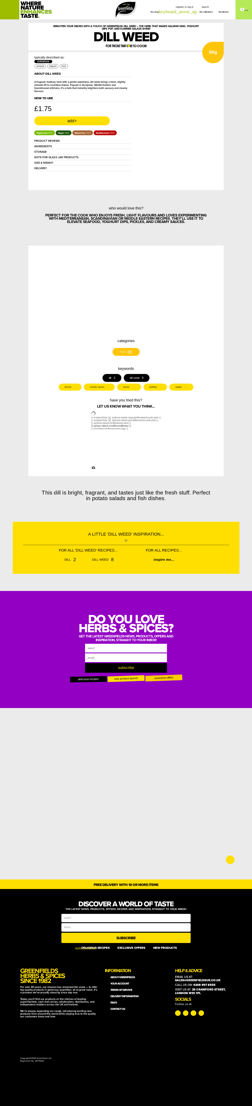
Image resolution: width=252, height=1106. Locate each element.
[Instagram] (178, 1013)
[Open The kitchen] (231, 12)
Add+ (72, 120)
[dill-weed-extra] (86, 290)
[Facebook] (193, 1013)
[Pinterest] (201, 1013)
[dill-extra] (146, 270)
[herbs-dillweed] (185, 270)
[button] (44, 132)
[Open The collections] (215, 12)
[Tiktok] (185, 1013)
